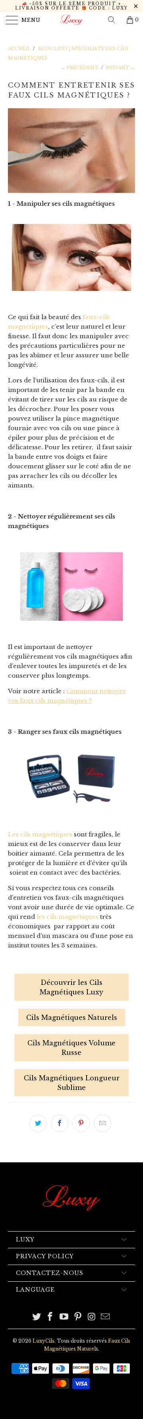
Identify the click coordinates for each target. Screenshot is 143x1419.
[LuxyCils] (71, 20)
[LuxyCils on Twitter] (37, 1317)
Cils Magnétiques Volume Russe (71, 1047)
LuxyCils (43, 1341)
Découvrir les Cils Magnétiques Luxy (71, 987)
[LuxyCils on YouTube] (64, 1317)
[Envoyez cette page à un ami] (102, 1123)
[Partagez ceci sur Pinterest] (81, 1123)
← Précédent (80, 67)
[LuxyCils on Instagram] (92, 1317)
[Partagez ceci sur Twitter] (38, 1123)
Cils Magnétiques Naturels (71, 1017)
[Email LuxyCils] (106, 1317)
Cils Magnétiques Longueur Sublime (72, 1083)
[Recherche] (114, 19)
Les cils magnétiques (40, 834)
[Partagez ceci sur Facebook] (59, 1123)
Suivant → (120, 67)
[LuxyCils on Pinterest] (78, 1317)
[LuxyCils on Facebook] (50, 1317)
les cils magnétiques (68, 916)
